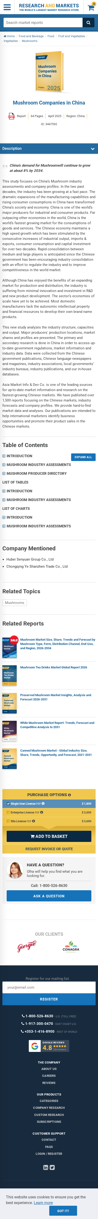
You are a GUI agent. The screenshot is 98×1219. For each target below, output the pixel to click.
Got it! (63, 1211)
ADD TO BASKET (49, 836)
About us (49, 1069)
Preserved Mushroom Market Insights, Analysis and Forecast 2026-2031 (55, 697)
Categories (49, 1101)
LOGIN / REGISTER (49, 1153)
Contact (49, 1139)
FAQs (49, 1147)
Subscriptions (49, 1121)
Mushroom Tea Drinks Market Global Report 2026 (53, 667)
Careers (49, 1075)
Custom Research (49, 1115)
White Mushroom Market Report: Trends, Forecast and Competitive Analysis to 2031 (57, 725)
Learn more (43, 1203)
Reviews (48, 1083)
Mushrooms (14, 603)
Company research (49, 1107)
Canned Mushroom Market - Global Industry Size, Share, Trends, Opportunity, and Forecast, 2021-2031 (56, 753)
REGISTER (49, 999)
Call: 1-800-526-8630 (49, 885)
